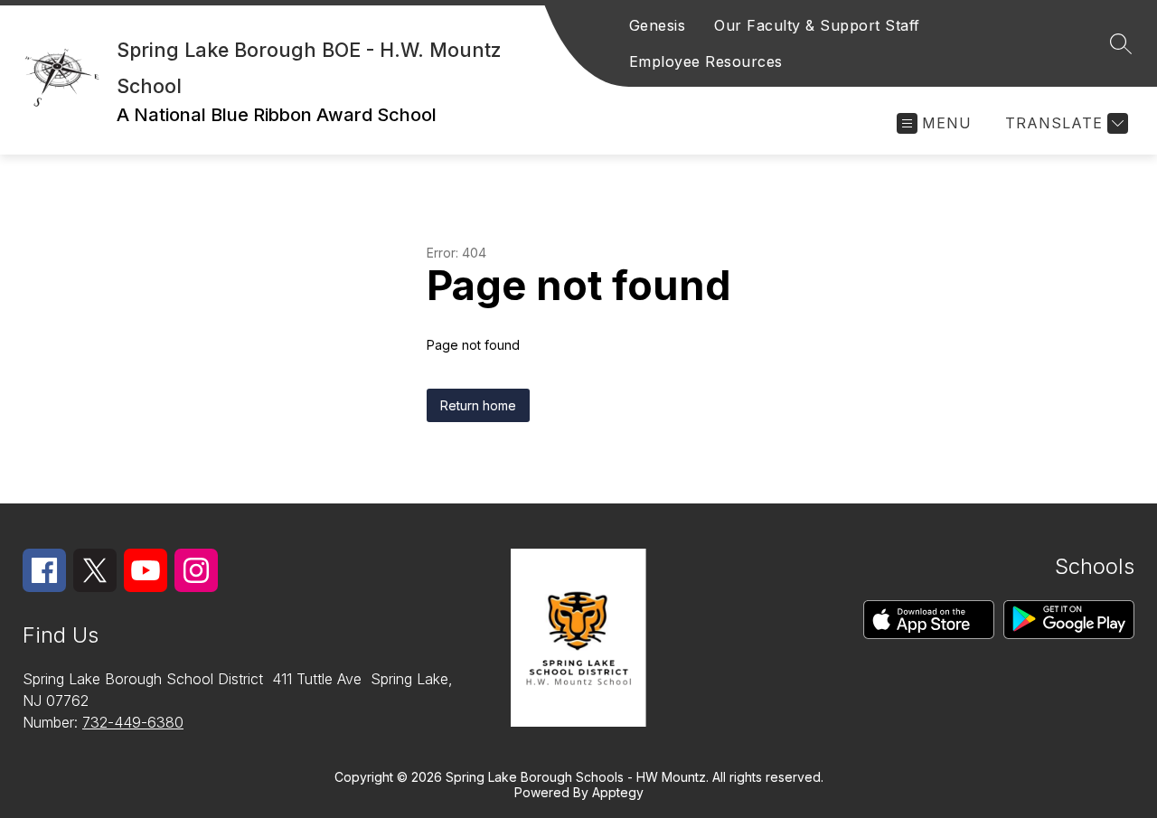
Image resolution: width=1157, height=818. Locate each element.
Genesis (657, 25)
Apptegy (618, 792)
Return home (478, 405)
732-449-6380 (132, 722)
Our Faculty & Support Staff (817, 25)
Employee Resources (706, 61)
